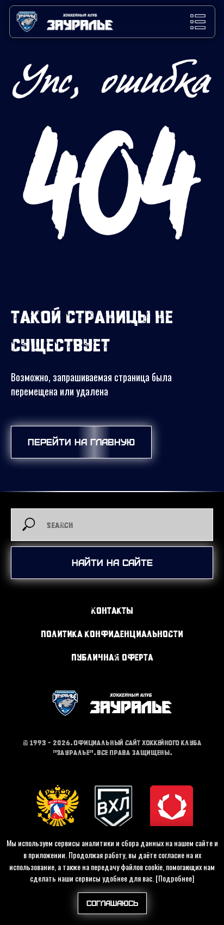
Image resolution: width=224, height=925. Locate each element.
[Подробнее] (174, 878)
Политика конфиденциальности (112, 633)
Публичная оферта (112, 657)
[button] (198, 22)
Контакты (112, 610)
